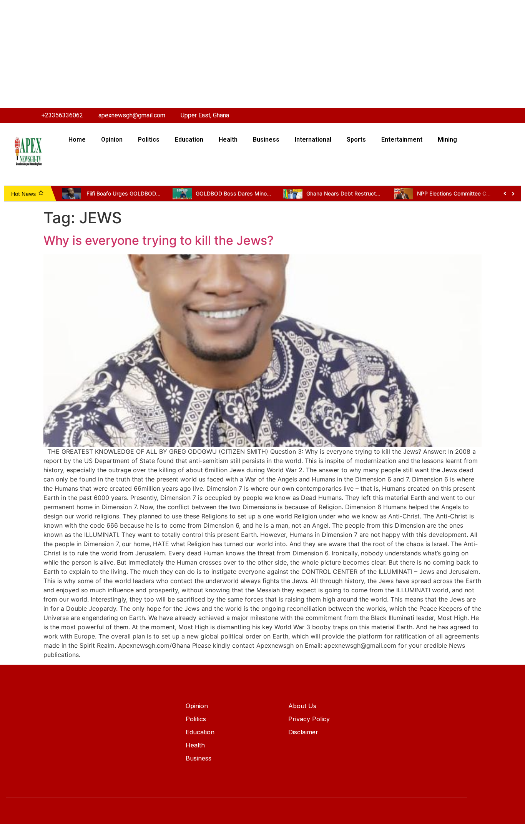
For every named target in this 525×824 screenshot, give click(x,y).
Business (266, 139)
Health (228, 139)
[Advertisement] (230, 54)
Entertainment (401, 139)
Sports (356, 139)
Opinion (112, 139)
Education (189, 139)
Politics (148, 139)
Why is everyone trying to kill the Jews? (158, 240)
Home (77, 139)
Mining (447, 139)
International (313, 139)
